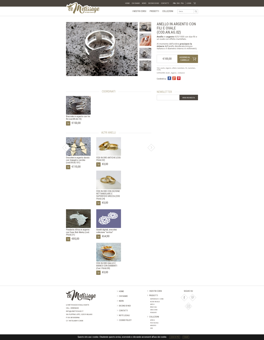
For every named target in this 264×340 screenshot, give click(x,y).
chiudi (185, 337)
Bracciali (153, 307)
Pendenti (153, 312)
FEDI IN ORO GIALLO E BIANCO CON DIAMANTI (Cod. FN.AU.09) (106, 266)
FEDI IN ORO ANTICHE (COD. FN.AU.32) (108, 158)
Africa (152, 320)
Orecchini (153, 310)
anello (162, 68)
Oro (151, 328)
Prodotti (154, 11)
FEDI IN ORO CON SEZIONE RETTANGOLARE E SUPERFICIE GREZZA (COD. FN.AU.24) (108, 195)
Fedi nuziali (154, 323)
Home (127, 3)
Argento (168, 68)
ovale (159, 70)
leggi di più (174, 337)
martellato (191, 68)
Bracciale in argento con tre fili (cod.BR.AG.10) (78, 117)
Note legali (124, 315)
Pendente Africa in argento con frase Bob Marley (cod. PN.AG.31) (78, 232)
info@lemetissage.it (74, 311)
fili (186, 68)
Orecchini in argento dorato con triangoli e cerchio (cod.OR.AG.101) (78, 160)
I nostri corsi (139, 11)
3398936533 (74, 308)
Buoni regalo (155, 302)
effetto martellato (178, 68)
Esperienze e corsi (156, 299)
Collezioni (167, 11)
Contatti (165, 3)
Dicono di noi (153, 3)
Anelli (168, 73)
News (144, 3)
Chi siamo (136, 3)
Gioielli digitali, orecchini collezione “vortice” (106, 230)
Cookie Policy (125, 320)
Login (189, 3)
